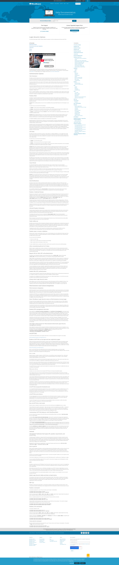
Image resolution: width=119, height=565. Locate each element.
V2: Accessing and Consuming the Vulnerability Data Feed (80, 128)
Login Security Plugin (77, 122)
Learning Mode (77, 75)
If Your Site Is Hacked (77, 44)
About (68, 3)
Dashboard (75, 68)
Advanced (75, 104)
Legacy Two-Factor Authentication (80, 96)
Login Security (76, 100)
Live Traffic (76, 92)
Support (61, 3)
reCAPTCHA (31, 47)
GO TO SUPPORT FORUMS (44, 31)
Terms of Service (32, 532)
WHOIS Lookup (77, 93)
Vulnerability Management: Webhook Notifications (80, 134)
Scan (74, 85)
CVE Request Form (63, 544)
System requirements (78, 106)
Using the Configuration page (79, 62)
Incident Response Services (78, 52)
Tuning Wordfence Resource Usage (80, 107)
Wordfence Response (32, 542)
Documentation (41, 539)
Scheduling (76, 88)
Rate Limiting (77, 79)
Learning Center (41, 540)
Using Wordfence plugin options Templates (82, 61)
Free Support (41, 541)
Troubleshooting (77, 80)
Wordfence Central (32, 545)
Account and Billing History (78, 55)
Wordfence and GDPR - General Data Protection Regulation (80, 119)
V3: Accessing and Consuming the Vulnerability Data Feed (80, 125)
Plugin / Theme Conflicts (79, 115)
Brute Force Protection (78, 78)
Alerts (76, 70)
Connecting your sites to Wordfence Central (80, 59)
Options (76, 69)
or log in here (74, 32)
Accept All (77, 563)
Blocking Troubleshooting (79, 84)
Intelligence (57, 3)
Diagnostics (76, 95)
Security (61, 543)
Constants (76, 108)
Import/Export (77, 94)
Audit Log (75, 99)
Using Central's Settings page (79, 65)
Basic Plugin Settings (77, 103)
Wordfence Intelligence (77, 123)
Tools (75, 91)
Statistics (76, 74)
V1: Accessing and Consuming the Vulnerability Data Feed (80, 130)
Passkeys (32, 71)
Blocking (75, 81)
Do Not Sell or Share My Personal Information (56, 532)
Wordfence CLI (31, 543)
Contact (61, 542)
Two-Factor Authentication (55, 71)
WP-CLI (30, 50)
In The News (52, 540)
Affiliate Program (62, 540)
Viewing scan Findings (78, 64)
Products (52, 3)
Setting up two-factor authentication (80, 60)
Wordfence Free (76, 46)
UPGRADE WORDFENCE (74, 30)
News (65, 3)
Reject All (83, 563)
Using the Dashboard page (79, 63)
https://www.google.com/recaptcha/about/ (36, 347)
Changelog (76, 109)
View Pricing (78, 3)
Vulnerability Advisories (53, 541)
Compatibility (77, 111)
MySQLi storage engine (78, 77)
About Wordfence (63, 539)
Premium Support (42, 542)
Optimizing (76, 73)
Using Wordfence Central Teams (80, 66)
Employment (62, 541)
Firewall (75, 71)
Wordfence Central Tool (77, 57)
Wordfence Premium (32, 540)
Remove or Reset (77, 110)
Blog (50, 539)
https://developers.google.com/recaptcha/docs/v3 (37, 337)
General (30, 49)
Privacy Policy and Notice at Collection (42, 532)
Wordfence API (77, 113)
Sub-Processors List (78, 120)
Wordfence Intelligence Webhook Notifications (80, 132)
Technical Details (77, 112)
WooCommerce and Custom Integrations (36, 46)
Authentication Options (33, 44)
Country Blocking (77, 83)
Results (76, 87)
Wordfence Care (76, 49)
